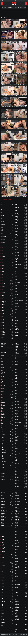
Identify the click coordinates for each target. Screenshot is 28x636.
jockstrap (21, 353)
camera (21, 207)
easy (21, 317)
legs (21, 377)
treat (21, 569)
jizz (21, 349)
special (7, 613)
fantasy (7, 357)
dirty (21, 291)
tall (21, 533)
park (21, 474)
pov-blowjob (7, 510)
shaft (7, 574)
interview (7, 481)
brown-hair (7, 328)
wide (21, 612)
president (7, 513)
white (21, 610)
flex (7, 378)
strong (21, 505)
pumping (7, 523)
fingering (7, 372)
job (21, 350)
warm (21, 603)
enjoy (21, 328)
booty (7, 308)
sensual (7, 569)
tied (21, 554)
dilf (21, 290)
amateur (7, 223)
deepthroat (21, 282)
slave (7, 590)
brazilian (7, 317)
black (7, 289)
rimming (7, 547)
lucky (21, 392)
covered (21, 250)
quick (7, 530)
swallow (21, 520)
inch (7, 472)
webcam (21, 607)
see (7, 566)
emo (21, 325)
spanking (7, 611)
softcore (7, 605)
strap (21, 499)
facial (7, 354)
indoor (7, 475)
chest (21, 217)
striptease (21, 502)
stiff (21, 493)
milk (21, 414)
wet (21, 609)
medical (21, 411)
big (7, 280)
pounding (7, 507)
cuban (21, 259)
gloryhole (7, 414)
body (7, 299)
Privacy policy (11, 634)
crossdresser (21, 256)
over (21, 465)
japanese (21, 344)
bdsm (7, 265)
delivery (21, 284)
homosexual (7, 452)
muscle (21, 428)
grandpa (7, 418)
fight (7, 369)
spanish (7, 610)
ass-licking (7, 236)
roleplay (7, 551)
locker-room (21, 386)
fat (7, 358)
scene (7, 562)
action (7, 215)
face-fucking (7, 352)
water (21, 606)
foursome (7, 385)
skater (7, 586)
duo (21, 312)
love (21, 389)
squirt (7, 620)
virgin (21, 595)
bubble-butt (7, 332)
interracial (7, 479)
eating (21, 319)
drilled (21, 305)
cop (21, 246)
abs (7, 214)
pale (21, 471)
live (21, 381)
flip (7, 379)
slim (7, 593)
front (7, 393)
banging (7, 256)
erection (21, 329)
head (7, 443)
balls (7, 255)
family (7, 355)
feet (7, 364)
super (21, 516)
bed (7, 273)
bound (7, 311)
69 (7, 209)
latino (21, 372)
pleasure (7, 496)
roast (7, 550)
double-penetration (21, 300)
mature (21, 408)
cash (21, 211)
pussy (7, 525)
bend (7, 277)
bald (7, 253)
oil (21, 450)
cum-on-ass (21, 262)
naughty (21, 436)
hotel (7, 456)
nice (21, 437)
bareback (7, 261)
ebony (21, 320)
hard (7, 438)
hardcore (7, 440)
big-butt (7, 282)
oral (21, 457)
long (21, 387)
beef (7, 274)
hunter (7, 467)
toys (21, 564)
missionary (21, 416)
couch (21, 247)
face (7, 351)
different (21, 287)
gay (7, 408)
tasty (21, 536)
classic (21, 223)
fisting (7, 376)
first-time (7, 375)
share (7, 575)
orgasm (21, 459)
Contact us (17, 634)
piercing (7, 492)
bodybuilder (7, 302)
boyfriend (7, 316)
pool (7, 499)
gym (7, 424)
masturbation (21, 407)
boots (7, 307)
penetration (21, 480)
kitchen (21, 363)
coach (21, 235)
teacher (21, 539)
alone (7, 220)
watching (21, 604)
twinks (21, 576)
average (7, 242)
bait (7, 252)
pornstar (7, 504)
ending (21, 326)
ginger (7, 411)
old (21, 451)
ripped (7, 548)
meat (21, 410)
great (7, 420)
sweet (21, 525)
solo (7, 607)
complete (21, 243)
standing (7, 622)
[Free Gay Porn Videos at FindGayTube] (14, 3)
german (7, 409)
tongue (21, 561)
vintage (21, 593)
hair (7, 429)
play (7, 495)
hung (7, 462)
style (21, 510)
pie (21, 487)
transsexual (21, 567)
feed (7, 361)
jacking (21, 343)
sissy (7, 584)
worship (21, 618)
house (7, 458)
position (7, 505)
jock (21, 352)
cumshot (21, 265)
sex (7, 571)
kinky (21, 360)
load (21, 383)
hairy (7, 431)
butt (7, 338)
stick (21, 492)
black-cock (7, 290)
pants (21, 472)
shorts (7, 580)
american (7, 226)
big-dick (7, 284)
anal (7, 227)
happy (7, 437)
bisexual (7, 286)
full (7, 396)
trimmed (21, 572)
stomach (21, 495)
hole (7, 447)
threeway (21, 548)
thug (21, 552)
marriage (21, 401)
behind (7, 276)
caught (21, 216)
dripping (21, 306)
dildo (21, 288)
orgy (21, 460)
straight (21, 498)
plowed (7, 498)
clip (21, 229)
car (21, 210)
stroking (21, 504)
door (21, 297)
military (21, 413)
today (21, 558)
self (7, 568)
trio (21, 573)
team (21, 540)
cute (21, 267)
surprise (21, 519)
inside (7, 476)
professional (7, 517)
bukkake (7, 337)
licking (21, 378)
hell (7, 444)
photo (21, 484)
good (7, 415)
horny (7, 453)
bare (7, 259)
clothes (21, 232)
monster (21, 420)
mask (21, 402)
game (7, 404)
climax (21, 228)
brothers (7, 325)
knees (21, 364)
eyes (7, 346)
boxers (7, 313)
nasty (21, 434)
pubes (7, 519)
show (7, 581)
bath (7, 262)
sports (7, 617)
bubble (7, 331)
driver (21, 308)
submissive (21, 511)
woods (21, 615)
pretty (7, 514)
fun (7, 397)
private (7, 516)
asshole (7, 239)
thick (21, 545)
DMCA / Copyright (4, 634)
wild (21, 613)
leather (21, 375)
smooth (7, 601)
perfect (21, 483)
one (21, 454)
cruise (21, 258)
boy (7, 314)
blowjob (7, 296)
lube (21, 390)
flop (7, 381)
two (21, 578)
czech (21, 268)
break (7, 319)
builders (7, 335)
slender (7, 592)
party (21, 475)
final (7, 370)
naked (21, 433)
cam (21, 205)
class (21, 222)
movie (21, 426)
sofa (7, 604)
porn (7, 502)
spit (7, 616)
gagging (7, 402)
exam (21, 334)
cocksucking (21, 238)
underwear (21, 585)
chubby (21, 220)
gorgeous (7, 417)
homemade (7, 450)
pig (7, 493)
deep (21, 281)
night (21, 439)
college (21, 240)
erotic (21, 331)
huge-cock (7, 461)
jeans (21, 346)
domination (21, 296)
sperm (7, 614)
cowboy (21, 252)
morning (21, 423)
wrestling (21, 619)
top (21, 563)
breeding (7, 320)
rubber (7, 556)
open (21, 456)
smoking (7, 599)
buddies (7, 334)
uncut (21, 582)
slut (7, 596)
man (21, 399)
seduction (7, 565)
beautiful (7, 271)
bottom (7, 310)
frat (7, 387)
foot (7, 382)
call (21, 204)
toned (21, 560)
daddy (21, 275)
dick (21, 285)
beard (7, 268)
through (21, 551)
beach (7, 267)
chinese (21, 219)
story (21, 496)
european (21, 332)
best (7, 279)
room (7, 553)
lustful (21, 393)
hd (7, 441)
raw (7, 535)
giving (7, 412)
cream (21, 253)
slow (7, 595)
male (21, 398)
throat (21, 549)
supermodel (21, 517)
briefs (7, 322)
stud (21, 507)
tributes (21, 570)
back (7, 249)
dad (21, 273)
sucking (21, 513)
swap (21, 522)
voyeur (21, 596)
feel (7, 363)
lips (21, 380)
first (7, 373)
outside (21, 463)
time (21, 557)
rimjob (7, 545)
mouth (21, 425)
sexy (7, 572)
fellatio (7, 366)
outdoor (21, 462)
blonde (7, 295)
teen (21, 543)
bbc (7, 264)
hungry (7, 464)
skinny (7, 589)
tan (21, 534)
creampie (21, 255)
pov (7, 508)
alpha (7, 221)
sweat (21, 523)
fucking (7, 394)
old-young (21, 453)
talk (21, 531)
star (7, 623)
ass (7, 233)
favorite (7, 360)
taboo (21, 530)
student (21, 508)
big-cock (7, 283)
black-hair (7, 292)
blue (7, 298)
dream (21, 303)
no (21, 442)
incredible (7, 473)
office (21, 448)
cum (21, 261)
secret (7, 563)
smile (7, 598)
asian (7, 232)
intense (7, 478)
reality (7, 536)
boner (7, 305)
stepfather (7, 626)
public (7, 520)
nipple (21, 440)
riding (7, 544)
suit (21, 514)
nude (21, 443)
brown (7, 326)
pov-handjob (7, 511)
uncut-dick (21, 584)
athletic (7, 241)
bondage (7, 304)
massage (21, 404)
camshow (21, 208)
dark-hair (21, 278)
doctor (21, 293)
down (21, 302)
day (21, 279)
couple (21, 249)
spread (7, 619)
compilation (21, 241)
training (21, 566)
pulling (7, 522)
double (21, 299)
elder (21, 323)
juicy (21, 355)
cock (21, 237)
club (21, 234)
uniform (21, 587)
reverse (7, 542)
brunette (7, 329)
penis (21, 481)
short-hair (7, 578)
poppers (7, 501)
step (7, 625)
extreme (7, 344)
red (7, 538)
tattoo (21, 537)
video (21, 592)
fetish (7, 367)
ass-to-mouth (7, 238)
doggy (21, 294)
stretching (21, 501)
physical (21, 486)
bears (7, 270)
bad (7, 250)
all (7, 218)
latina (21, 371)
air (7, 217)
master (21, 405)
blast (7, 293)
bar (7, 258)
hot (7, 455)
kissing (21, 361)
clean (21, 225)
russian (7, 557)
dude (21, 311)
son (7, 608)
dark (21, 276)
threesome (21, 546)
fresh (7, 390)
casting (21, 213)
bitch (7, 287)
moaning (21, 417)
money (21, 419)
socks (7, 602)
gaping (7, 406)
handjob (7, 434)
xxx (21, 624)
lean (21, 374)
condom (21, 244)
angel (7, 229)
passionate (21, 477)
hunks (7, 465)
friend (7, 391)
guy (7, 423)
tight (21, 555)
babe (7, 247)
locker (21, 384)
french (7, 388)
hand (7, 432)
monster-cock (21, 422)
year (21, 629)
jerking (21, 347)
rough (7, 554)
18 (7, 204)
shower (7, 583)
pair (21, 469)
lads (21, 369)
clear (21, 226)
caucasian (21, 214)
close (21, 231)
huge (7, 459)
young (21, 631)
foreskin (7, 384)
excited (21, 335)
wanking (21, 601)
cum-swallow (21, 264)
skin (7, 587)
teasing (21, 542)
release (7, 541)
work (21, 616)
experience (7, 343)
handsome (7, 435)
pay (21, 478)
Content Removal (23, 634)
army (7, 230)
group (7, 421)
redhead (7, 539)
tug (21, 575)
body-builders (7, 301)
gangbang (7, 405)
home (7, 449)
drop (21, 309)
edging (21, 322)
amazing (7, 224)
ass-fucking (7, 235)
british (7, 323)
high (7, 446)
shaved (7, 577)
